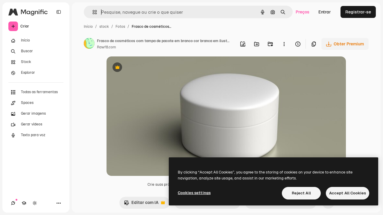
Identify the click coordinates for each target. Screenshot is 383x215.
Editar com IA (141, 204)
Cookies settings (194, 192)
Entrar (324, 12)
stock (104, 26)
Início (88, 26)
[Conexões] (13, 203)
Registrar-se (358, 12)
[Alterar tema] (34, 203)
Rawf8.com (106, 47)
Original (144, 68)
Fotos (120, 26)
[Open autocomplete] (92, 12)
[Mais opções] (284, 44)
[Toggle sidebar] (58, 12)
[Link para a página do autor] (89, 44)
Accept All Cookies (347, 193)
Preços (302, 12)
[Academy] (24, 203)
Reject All (301, 193)
